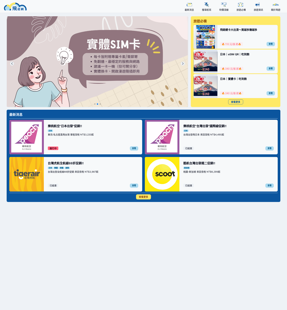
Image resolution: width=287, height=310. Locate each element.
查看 (271, 44)
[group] (97, 61)
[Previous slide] (12, 64)
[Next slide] (183, 64)
